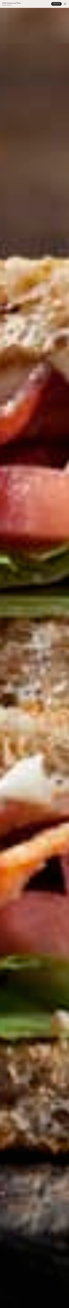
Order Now (56, 4)
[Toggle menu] (65, 3)
